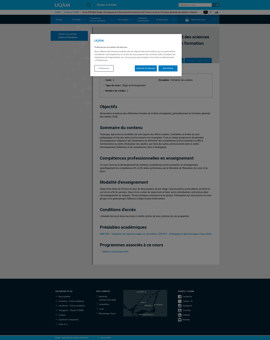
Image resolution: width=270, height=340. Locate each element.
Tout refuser (168, 68)
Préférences (104, 68)
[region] (136, 55)
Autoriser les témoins (145, 68)
